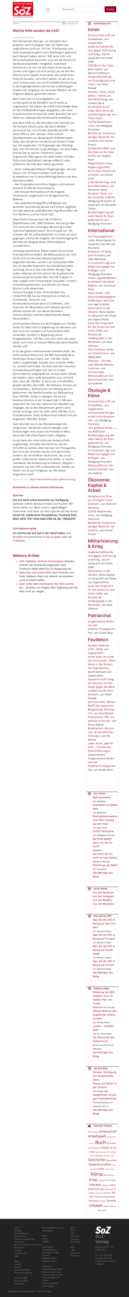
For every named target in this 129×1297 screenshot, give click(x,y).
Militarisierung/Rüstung (24, 1239)
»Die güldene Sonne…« (102, 428)
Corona (111, 1143)
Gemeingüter (48, 1247)
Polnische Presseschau (104, 1196)
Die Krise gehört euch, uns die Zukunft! (103, 842)
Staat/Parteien (20, 1253)
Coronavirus (94, 1148)
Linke (113, 1180)
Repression (19, 1247)
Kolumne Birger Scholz (52, 1269)
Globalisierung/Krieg (23, 1272)
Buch (100, 1142)
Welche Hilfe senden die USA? (36, 30)
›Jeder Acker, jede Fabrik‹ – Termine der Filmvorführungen (101, 747)
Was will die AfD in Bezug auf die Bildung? (104, 950)
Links (73, 1250)
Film (91, 1156)
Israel (101, 1168)
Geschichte (96, 1159)
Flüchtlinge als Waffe (105, 865)
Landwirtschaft (104, 1180)
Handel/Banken (49, 1249)
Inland (17, 1227)
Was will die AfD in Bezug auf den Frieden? (104, 923)
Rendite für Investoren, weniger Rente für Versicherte (102, 137)
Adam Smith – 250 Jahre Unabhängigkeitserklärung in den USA (102, 296)
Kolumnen (46, 1266)
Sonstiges (75, 1239)
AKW (44, 1236)
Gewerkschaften (100, 1164)
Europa (113, 1152)
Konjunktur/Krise (49, 1258)
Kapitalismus (109, 1169)
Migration (105, 1185)
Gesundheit (111, 1160)
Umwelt (95, 1205)
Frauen (107, 1156)
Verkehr (106, 1206)
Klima (97, 1174)
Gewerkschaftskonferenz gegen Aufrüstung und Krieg (102, 50)
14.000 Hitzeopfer (103, 831)
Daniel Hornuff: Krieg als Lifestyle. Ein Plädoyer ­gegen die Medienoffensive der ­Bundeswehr (101, 687)
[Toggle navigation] (48, 10)
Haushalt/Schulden (50, 1252)
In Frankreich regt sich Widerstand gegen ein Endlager (101, 266)
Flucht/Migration (21, 1233)
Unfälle (45, 1241)
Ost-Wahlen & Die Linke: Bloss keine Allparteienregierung (101, 110)
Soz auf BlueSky (102, 900)
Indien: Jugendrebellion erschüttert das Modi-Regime (102, 281)
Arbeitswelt (97, 1136)
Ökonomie (108, 1189)
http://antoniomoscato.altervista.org (52, 479)
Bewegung (47, 1230)
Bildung (17, 1230)
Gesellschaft (19, 1236)
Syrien (103, 1201)
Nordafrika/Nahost (22, 1269)
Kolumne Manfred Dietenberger (50, 1284)
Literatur (95, 1184)
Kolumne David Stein (51, 1272)
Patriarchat (19, 1242)
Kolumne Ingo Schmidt (52, 1274)
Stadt (16, 1256)
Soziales (17, 1250)
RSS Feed (75, 1255)
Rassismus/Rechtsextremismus (27, 1244)
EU (108, 1152)
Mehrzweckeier (102, 797)
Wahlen (113, 1206)
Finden (110, 9)
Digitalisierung (100, 1152)
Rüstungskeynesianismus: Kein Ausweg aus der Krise (105, 820)
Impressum (76, 1252)
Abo (72, 1247)
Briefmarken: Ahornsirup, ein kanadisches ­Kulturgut (101, 732)
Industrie (46, 1255)
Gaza (113, 1156)
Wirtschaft (102, 1210)
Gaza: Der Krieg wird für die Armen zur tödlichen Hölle (101, 326)
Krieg (93, 1179)
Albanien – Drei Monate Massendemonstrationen (101, 364)
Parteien (107, 1193)
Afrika (16, 1261)
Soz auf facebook (103, 892)
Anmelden (46, 1291)
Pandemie (99, 1193)
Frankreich (99, 1155)
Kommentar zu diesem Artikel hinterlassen (38, 487)
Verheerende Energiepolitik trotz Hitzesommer (101, 416)
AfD (89, 1132)
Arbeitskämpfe (20, 1278)
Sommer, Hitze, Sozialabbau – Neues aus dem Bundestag (101, 95)
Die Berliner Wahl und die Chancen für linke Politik (101, 152)
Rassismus (94, 1200)
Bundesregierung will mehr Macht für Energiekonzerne (101, 216)
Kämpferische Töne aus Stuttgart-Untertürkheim (100, 500)
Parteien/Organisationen (53, 1227)
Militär (113, 1185)
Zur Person (75, 1242)
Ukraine (111, 1200)
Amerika (16, 23)
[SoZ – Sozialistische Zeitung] (23, 10)
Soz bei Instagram (103, 896)
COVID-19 (106, 1147)
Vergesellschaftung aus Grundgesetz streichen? (102, 80)
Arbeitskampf (107, 1131)
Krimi (73, 1230)
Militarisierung (96, 1188)
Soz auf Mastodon (104, 903)
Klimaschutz (108, 1175)
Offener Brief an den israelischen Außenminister (105, 1014)
